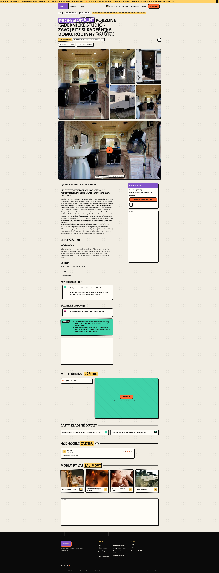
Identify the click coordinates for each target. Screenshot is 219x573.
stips (63, 6)
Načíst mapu (126, 397)
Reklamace (69, 534)
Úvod (60, 12)
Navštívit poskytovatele (143, 199)
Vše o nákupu (103, 548)
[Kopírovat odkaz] (159, 39)
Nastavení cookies (118, 555)
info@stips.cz (135, 548)
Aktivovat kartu (135, 6)
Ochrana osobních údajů (99, 534)
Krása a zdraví (84, 12)
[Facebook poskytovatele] (131, 204)
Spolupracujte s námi (119, 548)
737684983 (132, 195)
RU (112, 6)
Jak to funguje (103, 551)
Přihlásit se (125, 6)
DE (114, 6)
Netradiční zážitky (71, 12)
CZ (107, 6)
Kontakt (144, 6)
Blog (82, 6)
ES (119, 6)
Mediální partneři (104, 556)
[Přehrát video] (109, 150)
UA (116, 6)
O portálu (64, 566)
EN (109, 6)
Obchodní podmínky (82, 534)
